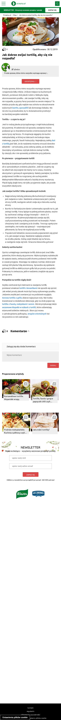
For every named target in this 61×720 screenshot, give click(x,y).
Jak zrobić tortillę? (41, 429)
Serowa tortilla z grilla (12, 298)
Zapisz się (30, 475)
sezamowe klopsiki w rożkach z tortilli (19, 307)
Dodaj (53, 365)
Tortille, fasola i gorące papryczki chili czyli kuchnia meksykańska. (43, 400)
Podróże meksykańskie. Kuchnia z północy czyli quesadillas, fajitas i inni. (15, 431)
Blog (14, 15)
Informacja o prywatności (30, 714)
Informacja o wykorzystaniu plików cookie (30, 718)
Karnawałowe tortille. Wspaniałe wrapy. (13, 397)
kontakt (30, 708)
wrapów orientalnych (37, 314)
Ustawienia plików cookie (15, 717)
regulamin (30, 711)
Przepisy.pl (7, 15)
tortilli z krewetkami (28, 288)
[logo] (18, 3)
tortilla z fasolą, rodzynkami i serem (18, 304)
